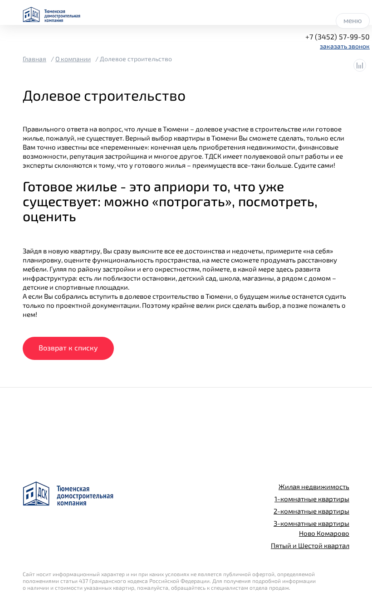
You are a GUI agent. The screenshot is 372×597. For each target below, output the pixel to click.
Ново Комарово (324, 533)
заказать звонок (345, 46)
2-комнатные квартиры (311, 511)
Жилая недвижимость (314, 486)
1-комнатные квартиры (311, 499)
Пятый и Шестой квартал (310, 545)
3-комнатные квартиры (311, 523)
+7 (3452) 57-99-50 (337, 36)
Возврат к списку (68, 347)
